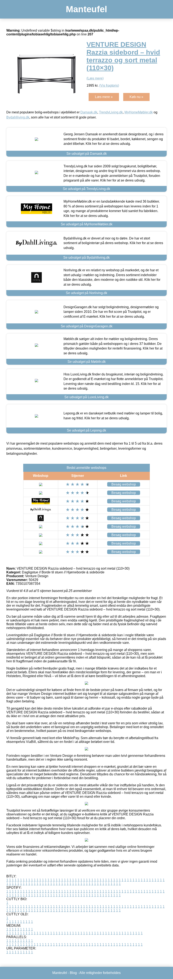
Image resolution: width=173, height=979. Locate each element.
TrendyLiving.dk (111, 112)
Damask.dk (88, 112)
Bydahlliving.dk (17, 117)
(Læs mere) (95, 78)
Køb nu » (136, 97)
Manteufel (86, 9)
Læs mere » (104, 97)
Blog (73, 973)
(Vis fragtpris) (109, 85)
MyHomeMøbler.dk (138, 112)
